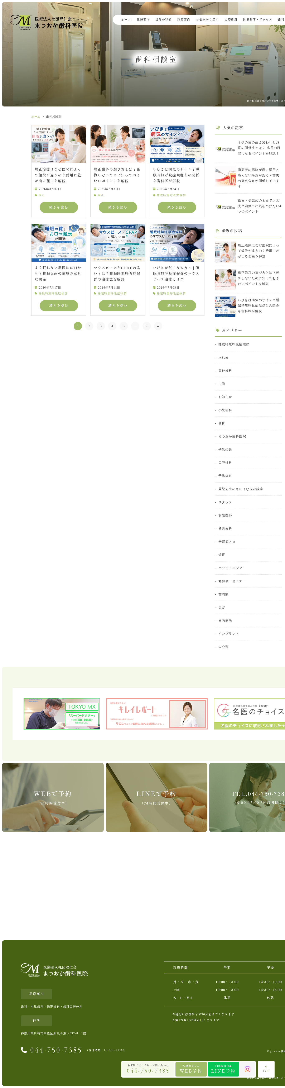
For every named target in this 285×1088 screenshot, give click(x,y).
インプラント (228, 633)
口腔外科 (225, 462)
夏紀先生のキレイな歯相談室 (240, 489)
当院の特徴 (163, 19)
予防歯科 (225, 476)
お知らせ (225, 397)
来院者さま (227, 541)
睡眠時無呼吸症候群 (171, 195)
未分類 (223, 646)
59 (147, 326)
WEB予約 (191, 1069)
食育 (221, 423)
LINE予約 (223, 1069)
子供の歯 (225, 449)
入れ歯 (223, 357)
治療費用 (230, 19)
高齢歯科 (225, 370)
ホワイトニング (230, 568)
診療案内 (183, 19)
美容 (221, 607)
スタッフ (225, 502)
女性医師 (225, 515)
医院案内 (143, 19)
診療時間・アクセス (257, 19)
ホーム (126, 19)
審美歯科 (225, 528)
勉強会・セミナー (232, 581)
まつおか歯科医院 (232, 436)
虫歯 (221, 383)
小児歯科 (225, 410)
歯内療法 (225, 620)
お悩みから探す (207, 19)
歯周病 (223, 594)
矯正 (42, 195)
